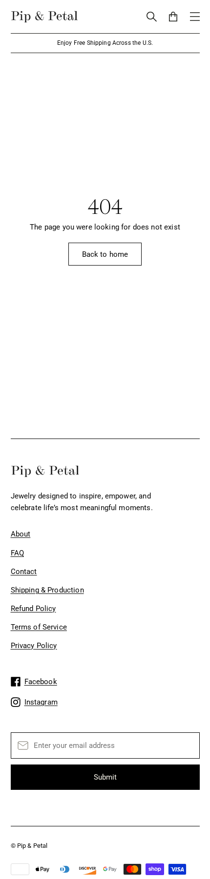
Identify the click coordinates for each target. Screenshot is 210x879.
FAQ (17, 553)
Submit (105, 777)
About (21, 534)
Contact (24, 571)
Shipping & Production (47, 590)
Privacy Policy (34, 645)
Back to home (105, 254)
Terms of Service (39, 627)
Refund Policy (33, 608)
